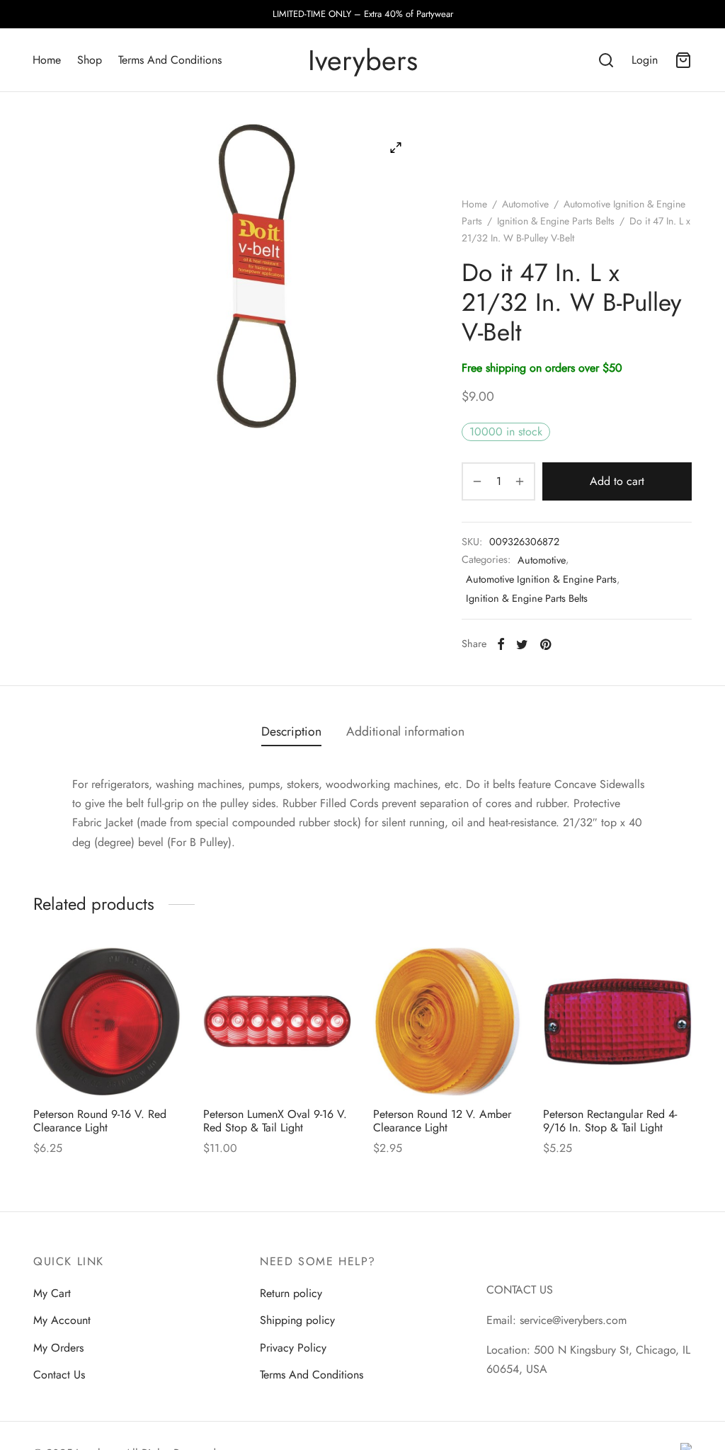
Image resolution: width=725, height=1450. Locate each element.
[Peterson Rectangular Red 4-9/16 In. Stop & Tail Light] (617, 1021)
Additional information (405, 731)
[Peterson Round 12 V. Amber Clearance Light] (447, 1021)
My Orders (58, 1348)
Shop (89, 60)
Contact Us (59, 1374)
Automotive (525, 204)
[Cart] (683, 60)
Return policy (291, 1293)
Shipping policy (297, 1320)
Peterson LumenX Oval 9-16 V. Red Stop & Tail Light (275, 1121)
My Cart (52, 1293)
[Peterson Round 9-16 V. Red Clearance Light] (107, 1021)
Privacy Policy (293, 1348)
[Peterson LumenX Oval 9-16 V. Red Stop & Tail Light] (277, 1021)
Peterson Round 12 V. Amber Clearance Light (442, 1121)
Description (291, 731)
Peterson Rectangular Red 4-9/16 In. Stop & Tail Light (610, 1121)
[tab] (291, 732)
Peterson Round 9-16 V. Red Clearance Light (99, 1121)
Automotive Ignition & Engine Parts (541, 579)
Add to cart (617, 481)
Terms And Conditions (170, 60)
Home (47, 60)
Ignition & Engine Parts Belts (556, 221)
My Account (62, 1320)
